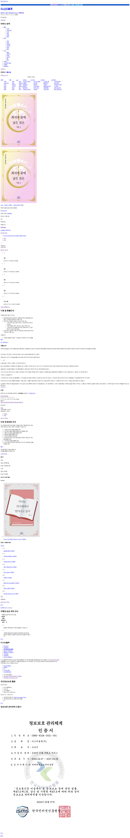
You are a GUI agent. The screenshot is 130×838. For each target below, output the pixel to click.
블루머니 (46, 83)
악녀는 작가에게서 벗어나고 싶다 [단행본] (15, 539)
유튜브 (5, 667)
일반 (8, 60)
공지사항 (56, 83)
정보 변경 (46, 89)
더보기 (2, 545)
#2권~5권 (12, 235)
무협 (8, 55)
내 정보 (42, 80)
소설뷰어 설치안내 (6, 230)
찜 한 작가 (36, 87)
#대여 (24, 235)
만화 (5, 38)
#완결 (16, 235)
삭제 (2, 453)
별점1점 (3, 402)
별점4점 (16, 402)
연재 (8, 28)
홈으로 (9, 72)
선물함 (5, 64)
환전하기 (5, 342)
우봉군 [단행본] (8, 577)
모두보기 (3, 387)
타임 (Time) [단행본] (9, 572)
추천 (8, 41)
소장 (5, 240)
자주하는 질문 (58, 84)
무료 (8, 47)
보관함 (35, 83)
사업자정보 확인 (55, 660)
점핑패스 (6, 66)
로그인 (17, 12)
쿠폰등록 (46, 87)
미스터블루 (7, 8)
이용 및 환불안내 (5, 307)
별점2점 (7, 402)
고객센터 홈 (57, 81)
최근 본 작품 (37, 81)
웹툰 (5, 27)
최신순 (6, 250)
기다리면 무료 (7, 63)
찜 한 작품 (36, 86)
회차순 (2, 250)
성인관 (8, 46)
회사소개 (6, 646)
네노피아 (4, 210)
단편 (8, 32)
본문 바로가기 (4, 1)
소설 (5, 50)
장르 (8, 33)
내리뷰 (35, 89)
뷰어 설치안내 (58, 89)
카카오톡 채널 (7, 672)
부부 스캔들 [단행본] (9, 588)
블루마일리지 (47, 86)
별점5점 (21, 402)
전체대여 (3, 245)
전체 (5, 415)
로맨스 (8, 57)
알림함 (11, 12)
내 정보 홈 (46, 81)
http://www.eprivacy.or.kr (20, 697)
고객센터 (53, 80)
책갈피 (35, 84)
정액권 (45, 84)
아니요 (5, 453)
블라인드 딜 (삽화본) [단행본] (11, 583)
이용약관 (6, 647)
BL (7, 58)
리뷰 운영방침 (4, 396)
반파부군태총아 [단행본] (10, 556)
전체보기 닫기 (4, 75)
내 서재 (33, 80)
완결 (8, 35)
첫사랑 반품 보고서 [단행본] (11, 593)
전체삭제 (3, 20)
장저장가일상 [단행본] (9, 561)
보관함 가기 (4, 607)
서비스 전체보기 (8, 657)
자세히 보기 (32, 393)
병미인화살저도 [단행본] (10, 567)
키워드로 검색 (26, 89)
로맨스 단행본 (8, 205)
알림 (3, 233)
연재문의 (6, 655)
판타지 (8, 53)
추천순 (6, 418)
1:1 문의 (56, 86)
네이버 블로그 (7, 665)
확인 (2, 339)
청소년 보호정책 (8, 650)
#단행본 (21, 235)
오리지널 (9, 30)
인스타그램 (7, 670)
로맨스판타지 (17, 205)
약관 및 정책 (57, 87)
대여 (5, 238)
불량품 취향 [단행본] (9, 551)
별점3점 (12, 402)
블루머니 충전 (4, 12)
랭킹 (8, 36)
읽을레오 (9, 213)
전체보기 (3, 69)
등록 (2, 408)
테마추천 (25, 87)
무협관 (8, 44)
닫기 (2, 342)
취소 (2, 596)
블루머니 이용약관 (9, 652)
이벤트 (5, 61)
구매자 (5, 414)
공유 (6, 233)
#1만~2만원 (7, 235)
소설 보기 (9, 607)
